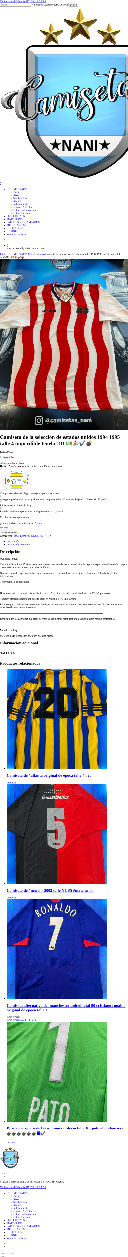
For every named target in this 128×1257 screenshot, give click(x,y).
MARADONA (15, 1223)
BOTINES (12, 1235)
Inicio (3, 254)
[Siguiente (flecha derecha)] (4, 1256)
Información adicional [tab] (18, 544)
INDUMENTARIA (17, 254)
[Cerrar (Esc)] (11, 1253)
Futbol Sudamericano (24, 1214)
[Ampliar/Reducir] (1, 1253)
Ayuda (38, 523)
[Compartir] (8, 1253)
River (16, 1199)
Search (73, 5)
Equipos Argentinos (23, 1211)
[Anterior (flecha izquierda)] (1, 1256)
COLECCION (14, 1232)
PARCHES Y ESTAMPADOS (23, 1226)
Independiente (20, 1208)
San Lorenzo (20, 1202)
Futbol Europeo (36, 254)
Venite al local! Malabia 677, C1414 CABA (23, 1)
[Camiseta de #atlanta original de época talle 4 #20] (57, 768)
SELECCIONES (16, 1220)
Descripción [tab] (13, 541)
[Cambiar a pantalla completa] (4, 1253)
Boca (16, 1196)
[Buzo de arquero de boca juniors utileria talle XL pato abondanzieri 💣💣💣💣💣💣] (57, 1121)
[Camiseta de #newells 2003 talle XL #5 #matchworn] (57, 883)
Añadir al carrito (8, 532)
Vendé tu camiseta (16, 1238)
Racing (17, 1205)
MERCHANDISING (18, 1229)
